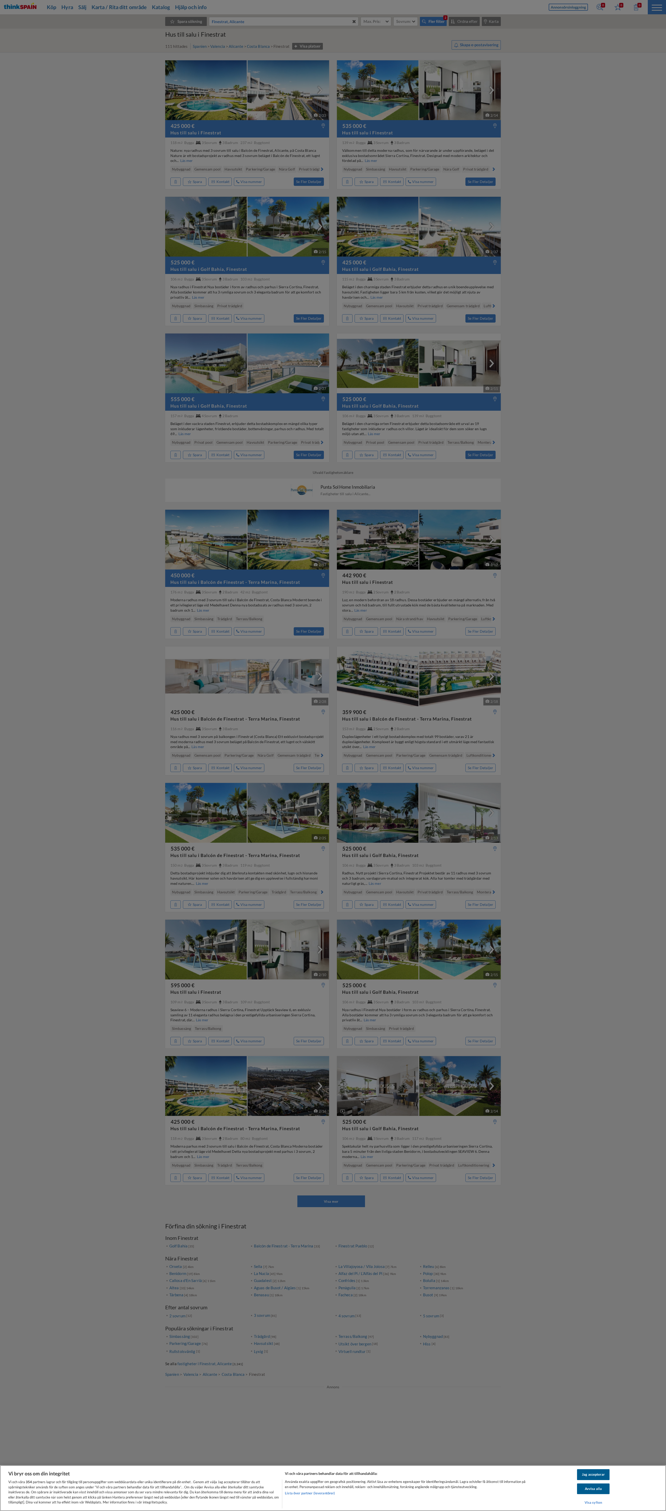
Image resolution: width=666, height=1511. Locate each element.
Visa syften (593, 1503)
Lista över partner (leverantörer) (310, 1493)
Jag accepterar (593, 1474)
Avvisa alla (593, 1489)
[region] (333, 1488)
